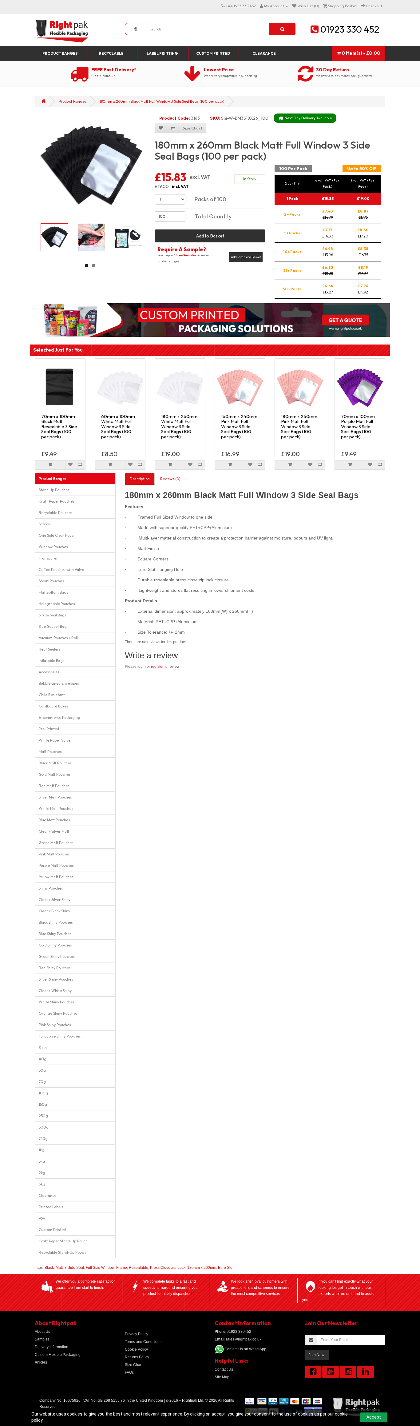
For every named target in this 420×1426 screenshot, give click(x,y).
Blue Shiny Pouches (55, 933)
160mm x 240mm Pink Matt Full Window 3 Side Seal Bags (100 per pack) (239, 426)
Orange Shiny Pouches (58, 1013)
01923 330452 (233, 1331)
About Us (42, 1331)
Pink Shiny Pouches (55, 1024)
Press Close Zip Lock (167, 1267)
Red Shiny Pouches (55, 968)
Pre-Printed (49, 729)
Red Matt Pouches (54, 785)
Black (49, 1267)
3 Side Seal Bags (52, 615)
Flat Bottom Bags (53, 592)
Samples (42, 1339)
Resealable (138, 1267)
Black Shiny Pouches (56, 922)
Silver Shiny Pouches (56, 979)
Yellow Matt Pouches (56, 876)
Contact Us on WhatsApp (245, 1349)
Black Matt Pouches (55, 763)
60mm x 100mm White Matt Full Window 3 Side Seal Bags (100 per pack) (118, 426)
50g (42, 1070)
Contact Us (224, 1369)
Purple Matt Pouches (56, 865)
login (141, 666)
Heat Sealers (50, 649)
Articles (41, 1362)
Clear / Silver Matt (54, 831)
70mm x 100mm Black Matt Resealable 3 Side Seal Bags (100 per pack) (59, 426)
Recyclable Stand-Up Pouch (62, 1252)
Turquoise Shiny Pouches (60, 1036)
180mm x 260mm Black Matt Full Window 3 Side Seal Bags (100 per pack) (162, 101)
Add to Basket (210, 236)
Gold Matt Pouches (55, 774)
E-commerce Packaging (59, 717)
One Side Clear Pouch (57, 535)
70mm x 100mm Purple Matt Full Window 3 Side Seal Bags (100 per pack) (358, 426)
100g (43, 1093)
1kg (41, 1150)
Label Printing (162, 53)
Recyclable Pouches (56, 512)
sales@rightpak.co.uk (238, 1339)
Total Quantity (213, 216)
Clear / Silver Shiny (54, 899)
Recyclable (111, 53)
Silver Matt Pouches (55, 797)
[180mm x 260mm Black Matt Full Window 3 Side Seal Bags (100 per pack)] (91, 165)
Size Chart (133, 1365)
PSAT (43, 1218)
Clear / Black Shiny (54, 911)
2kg (42, 1172)
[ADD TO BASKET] (50, 464)
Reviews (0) (170, 478)
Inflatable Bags (52, 660)
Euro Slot (225, 1267)
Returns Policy (137, 1357)
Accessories (49, 672)
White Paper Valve (54, 740)
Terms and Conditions (143, 1342)
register (157, 666)
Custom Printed (213, 53)
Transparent (49, 558)
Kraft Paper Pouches (56, 501)
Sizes (43, 1047)
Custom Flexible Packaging (58, 1354)
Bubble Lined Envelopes (59, 683)
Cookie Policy (136, 1349)
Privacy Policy (136, 1334)
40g (42, 1059)
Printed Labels (51, 1207)
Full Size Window (100, 1267)
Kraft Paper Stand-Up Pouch (63, 1241)
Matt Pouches (50, 751)
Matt (59, 1267)
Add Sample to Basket (246, 257)
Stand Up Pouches (54, 490)
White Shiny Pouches (56, 1002)
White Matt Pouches (56, 808)
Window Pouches (53, 546)
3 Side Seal (74, 1267)
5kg (42, 1161)
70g (42, 1081)
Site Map (222, 1377)
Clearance (264, 53)
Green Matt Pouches (56, 842)
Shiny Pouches (51, 888)
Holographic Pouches (57, 603)
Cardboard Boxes (53, 706)
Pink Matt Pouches (54, 854)
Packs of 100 (210, 199)
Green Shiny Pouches (57, 956)
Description (140, 478)
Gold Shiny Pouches (55, 945)
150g (43, 1104)
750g (43, 1138)
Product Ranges (59, 53)
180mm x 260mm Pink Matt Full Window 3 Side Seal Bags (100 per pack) (299, 426)
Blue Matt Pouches (54, 820)
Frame (121, 1267)
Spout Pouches (51, 581)
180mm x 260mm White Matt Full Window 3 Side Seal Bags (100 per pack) (179, 426)
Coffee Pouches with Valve (61, 569)
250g (43, 1115)
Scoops (45, 524)
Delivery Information (51, 1347)
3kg (42, 1184)
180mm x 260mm (201, 1267)
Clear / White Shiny (55, 990)
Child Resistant (52, 694)
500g (44, 1127)
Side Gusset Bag (53, 626)
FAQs (129, 1372)
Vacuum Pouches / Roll (58, 637)
